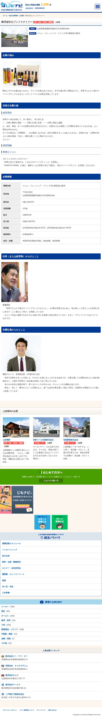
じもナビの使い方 (51, 480)
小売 (3, 625)
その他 (4, 643)
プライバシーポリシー (10, 710)
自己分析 (6, 556)
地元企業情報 (13, 15)
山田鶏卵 (6, 440)
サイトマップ (41, 710)
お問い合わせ (52, 710)
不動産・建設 (6, 634)
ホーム (5, 15)
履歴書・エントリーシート (13, 574)
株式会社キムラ (11, 675)
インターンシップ (9, 550)
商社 (3, 611)
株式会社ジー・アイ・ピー (16, 656)
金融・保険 (6, 638)
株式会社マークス (12, 684)
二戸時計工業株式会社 (14, 694)
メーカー (5, 607)
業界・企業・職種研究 (11, 562)
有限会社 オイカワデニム (16, 666)
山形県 (21, 15)
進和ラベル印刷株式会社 (43, 440)
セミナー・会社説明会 (11, 568)
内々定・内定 (7, 586)
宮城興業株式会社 (70, 440)
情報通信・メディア (9, 629)
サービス (5, 616)
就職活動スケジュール (11, 543)
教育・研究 (6, 620)
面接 (4, 580)
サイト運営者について (27, 710)
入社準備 (6, 593)
